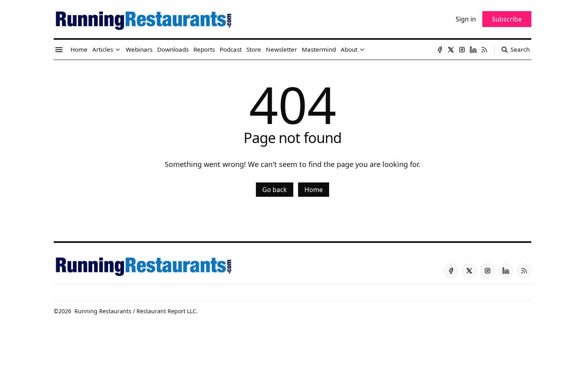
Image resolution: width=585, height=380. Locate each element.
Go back (274, 189)
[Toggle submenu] (118, 50)
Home (313, 189)
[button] (102, 50)
